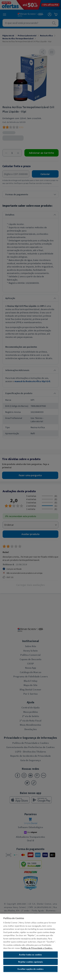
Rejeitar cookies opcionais (30, 961)
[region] (30, 943)
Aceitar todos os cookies (30, 954)
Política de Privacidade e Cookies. (37, 948)
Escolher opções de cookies (30, 969)
